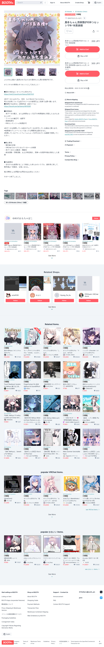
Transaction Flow (33, 608)
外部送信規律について (64, 642)
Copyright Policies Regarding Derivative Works (11, 627)
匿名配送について (7, 604)
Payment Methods (33, 604)
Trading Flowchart (73, 141)
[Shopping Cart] (89, 2)
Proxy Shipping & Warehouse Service (11, 609)
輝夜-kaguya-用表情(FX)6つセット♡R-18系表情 (13, 246)
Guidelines (46, 641)
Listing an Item (6, 596)
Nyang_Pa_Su (65, 295)
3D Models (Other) (81, 11)
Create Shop (79, 2)
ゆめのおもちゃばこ (23, 218)
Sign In (52, 2)
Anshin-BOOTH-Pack (81, 119)
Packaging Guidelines (9, 618)
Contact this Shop (71, 160)
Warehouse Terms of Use (36, 642)
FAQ (54, 600)
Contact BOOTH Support (61, 604)
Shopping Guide (32, 600)
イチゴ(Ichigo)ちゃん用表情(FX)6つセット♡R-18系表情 (71, 246)
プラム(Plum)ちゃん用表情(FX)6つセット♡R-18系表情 (51, 246)
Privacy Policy (70, 156)
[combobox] (29, 2)
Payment (70, 145)
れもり (38, 295)
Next (58, 38)
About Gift (70, 92)
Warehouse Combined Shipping (37, 612)
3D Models (68, 11)
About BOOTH (65, 2)
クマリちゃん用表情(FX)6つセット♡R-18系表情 (32, 246)
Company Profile (16, 642)
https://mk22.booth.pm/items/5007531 (19, 94)
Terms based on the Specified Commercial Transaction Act (83, 642)
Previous (5, 38)
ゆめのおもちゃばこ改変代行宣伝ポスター (90, 246)
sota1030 (15, 295)
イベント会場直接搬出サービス (12, 614)
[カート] (84, 18)
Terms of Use (25, 642)
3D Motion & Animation (10, 241)
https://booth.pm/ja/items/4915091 (17, 106)
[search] (41, 2)
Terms (67, 152)
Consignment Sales (8, 622)
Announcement (58, 596)
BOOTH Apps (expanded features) (13, 600)
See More (52, 307)
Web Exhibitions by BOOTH (36, 616)
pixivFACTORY (69, 134)
